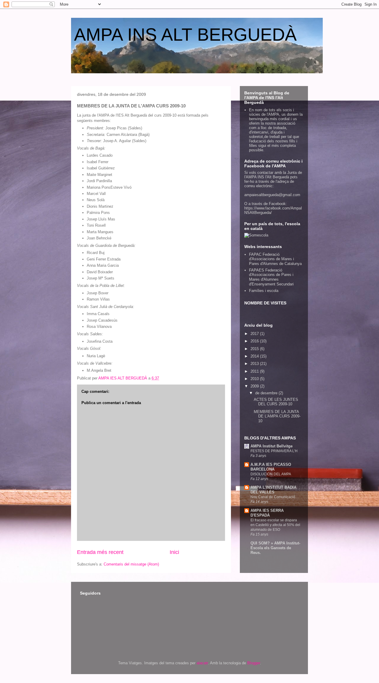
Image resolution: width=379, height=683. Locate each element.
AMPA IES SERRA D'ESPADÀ (267, 512)
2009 (255, 386)
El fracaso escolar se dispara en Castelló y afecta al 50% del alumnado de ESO (275, 525)
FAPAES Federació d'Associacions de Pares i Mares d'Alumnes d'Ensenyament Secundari (271, 277)
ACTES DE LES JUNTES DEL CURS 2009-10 (276, 401)
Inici (174, 552)
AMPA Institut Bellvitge (271, 446)
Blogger (253, 663)
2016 (255, 341)
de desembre (267, 393)
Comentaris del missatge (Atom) (131, 564)
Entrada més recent (100, 552)
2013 (255, 363)
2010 (255, 379)
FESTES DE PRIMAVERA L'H (274, 451)
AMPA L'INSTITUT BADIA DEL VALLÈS (273, 489)
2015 (255, 349)
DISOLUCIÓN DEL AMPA (270, 474)
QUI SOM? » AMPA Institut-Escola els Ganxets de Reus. (275, 548)
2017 (255, 333)
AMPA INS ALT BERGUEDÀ (185, 35)
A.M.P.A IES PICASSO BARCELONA (270, 466)
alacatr (202, 663)
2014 (255, 356)
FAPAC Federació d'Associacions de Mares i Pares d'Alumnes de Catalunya (275, 259)
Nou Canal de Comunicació (272, 497)
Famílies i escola (263, 290)
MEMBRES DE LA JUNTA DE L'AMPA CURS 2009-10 (277, 416)
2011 (255, 371)
